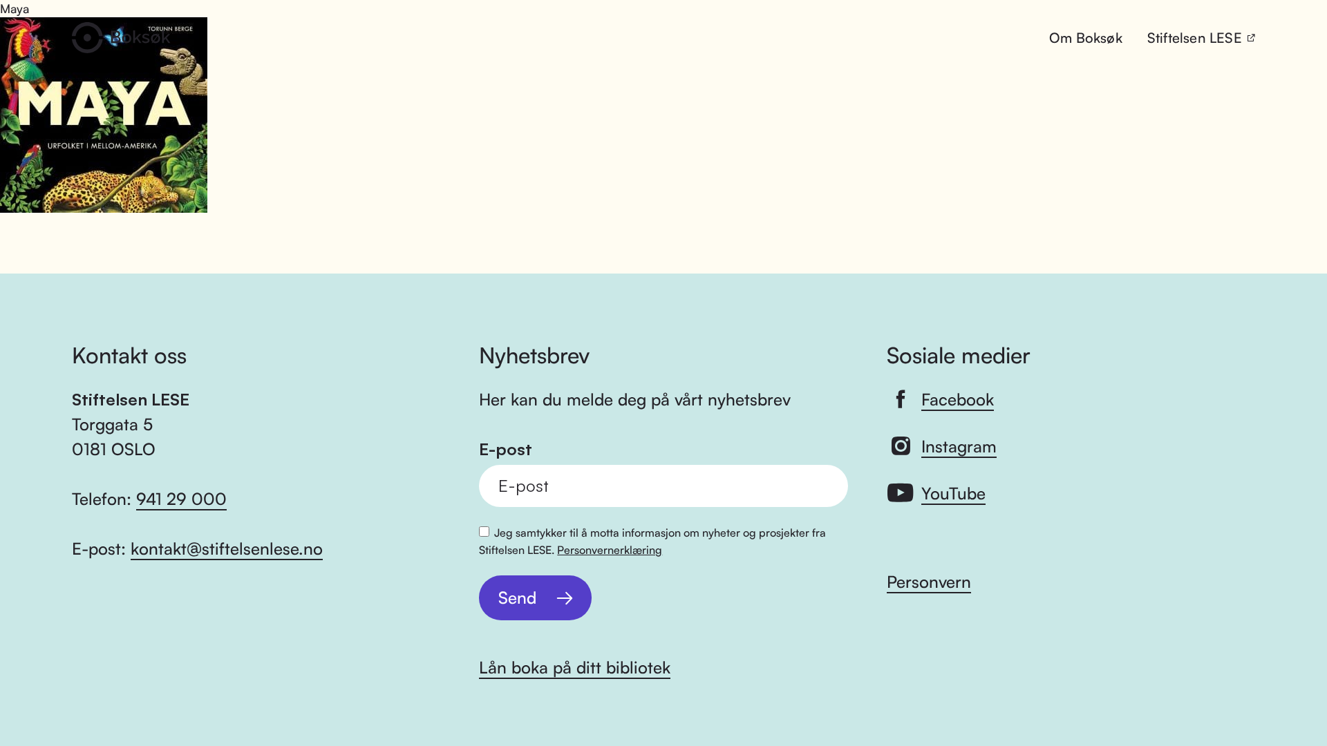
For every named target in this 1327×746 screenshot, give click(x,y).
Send (517, 597)
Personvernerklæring (609, 550)
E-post (505, 449)
